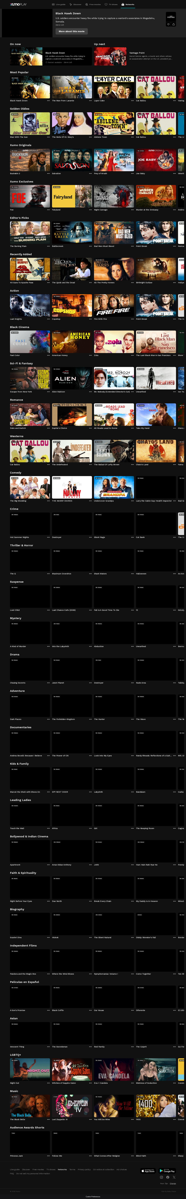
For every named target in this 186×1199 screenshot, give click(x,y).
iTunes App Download (148, 1171)
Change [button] (173, 1183)
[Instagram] (161, 1177)
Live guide (60, 4)
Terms (72, 1169)
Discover (77, 4)
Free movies (95, 4)
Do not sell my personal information (33, 1173)
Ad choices (122, 1169)
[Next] (176, 86)
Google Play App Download (167, 1171)
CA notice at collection (103, 1169)
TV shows (113, 4)
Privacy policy (84, 1169)
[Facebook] (168, 1177)
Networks (130, 4)
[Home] (18, 4)
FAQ (12, 1173)
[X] (174, 1177)
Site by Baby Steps (168, 1191)
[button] (72, 31)
